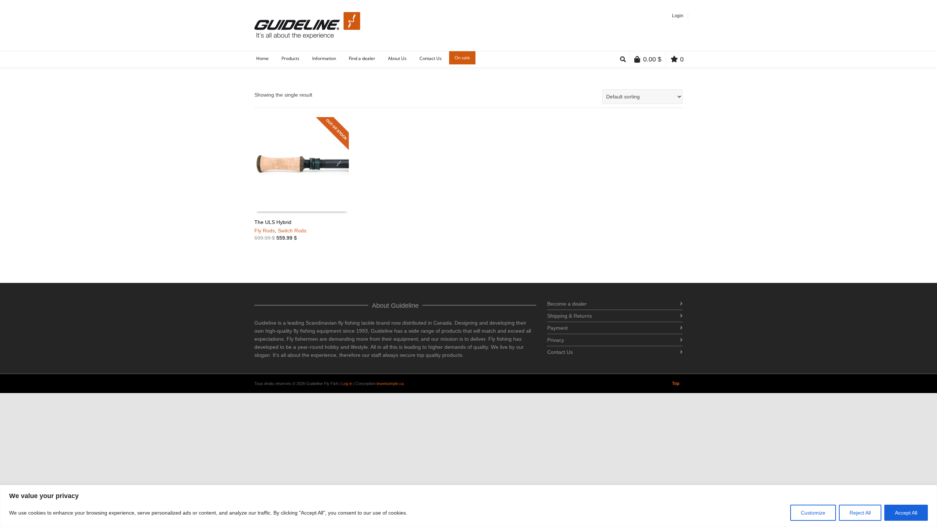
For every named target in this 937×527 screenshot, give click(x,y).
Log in (346, 383)
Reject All (860, 513)
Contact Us (560, 352)
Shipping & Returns (569, 316)
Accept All (906, 513)
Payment (557, 328)
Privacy (555, 340)
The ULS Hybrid (272, 222)
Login (677, 15)
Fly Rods (264, 230)
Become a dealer (567, 304)
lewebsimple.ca (390, 383)
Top (675, 383)
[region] (468, 506)
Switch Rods (292, 230)
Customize (813, 513)
